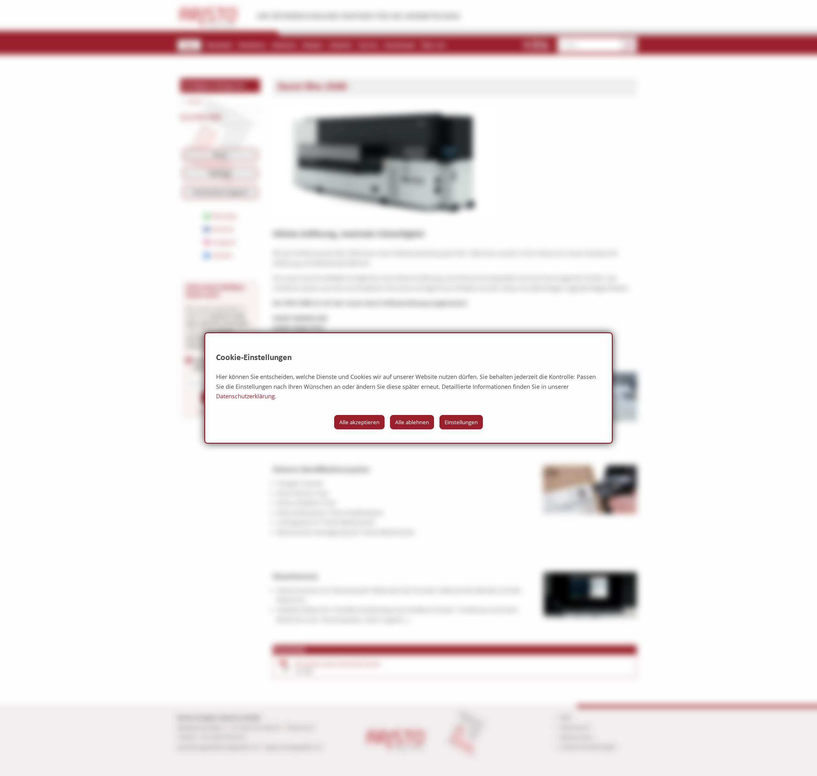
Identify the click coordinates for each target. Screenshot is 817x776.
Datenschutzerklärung (245, 396)
